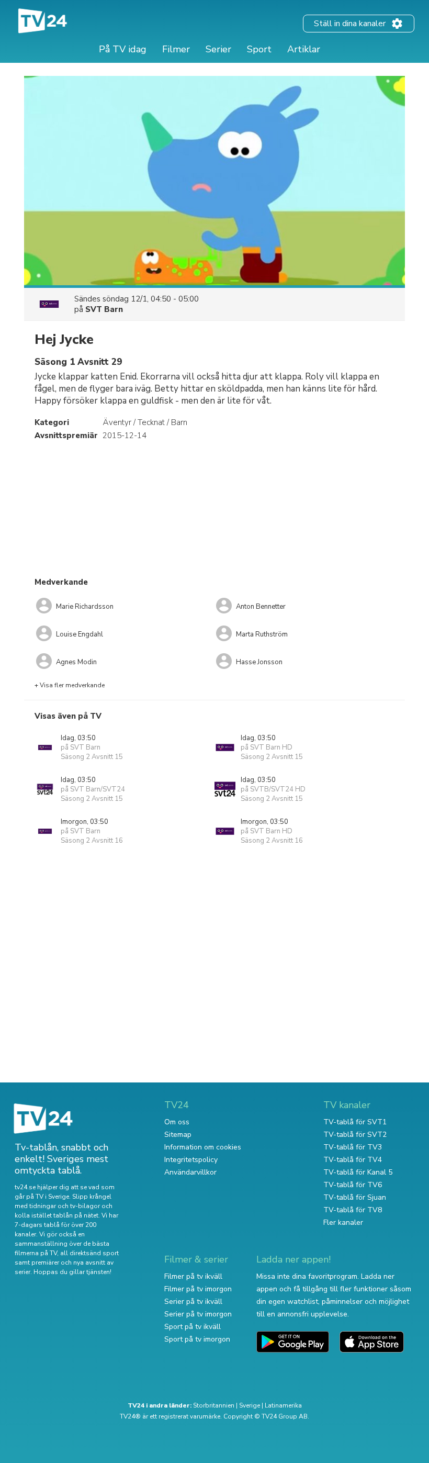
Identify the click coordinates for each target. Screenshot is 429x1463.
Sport (259, 49)
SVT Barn (104, 309)
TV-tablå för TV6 (352, 1185)
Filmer (176, 49)
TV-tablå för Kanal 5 (357, 1172)
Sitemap (177, 1135)
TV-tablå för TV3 (352, 1147)
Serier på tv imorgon (198, 1314)
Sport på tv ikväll (192, 1327)
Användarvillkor (190, 1172)
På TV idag (122, 49)
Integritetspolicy (191, 1160)
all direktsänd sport (89, 1253)
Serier (218, 49)
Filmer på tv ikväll (193, 1276)
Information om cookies (202, 1147)
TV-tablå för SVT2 (355, 1135)
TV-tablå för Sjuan (354, 1197)
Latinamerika (283, 1405)
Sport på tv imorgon (197, 1339)
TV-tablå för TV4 (352, 1160)
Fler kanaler (343, 1222)
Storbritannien (213, 1405)
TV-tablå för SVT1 (355, 1122)
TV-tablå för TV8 (352, 1210)
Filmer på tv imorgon (198, 1289)
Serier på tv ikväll (193, 1301)
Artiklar (303, 49)
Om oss (176, 1122)
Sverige (249, 1405)
